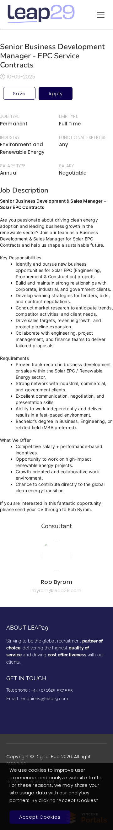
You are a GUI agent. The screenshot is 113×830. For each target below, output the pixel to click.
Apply (55, 93)
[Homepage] (41, 22)
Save (19, 93)
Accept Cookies (40, 817)
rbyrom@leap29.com (57, 590)
